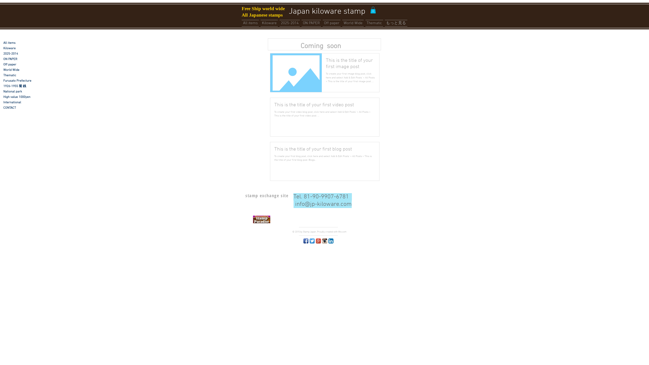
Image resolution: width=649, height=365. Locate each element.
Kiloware (9, 48)
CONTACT (9, 108)
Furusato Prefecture (17, 81)
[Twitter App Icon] (312, 241)
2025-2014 (10, 54)
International (12, 102)
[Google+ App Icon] (318, 241)
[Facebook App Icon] (305, 241)
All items (9, 43)
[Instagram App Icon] (324, 241)
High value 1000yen (16, 97)
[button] (373, 10)
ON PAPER (10, 59)
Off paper (9, 65)
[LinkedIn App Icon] (330, 241)
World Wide (11, 70)
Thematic (9, 75)
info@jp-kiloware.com (323, 204)
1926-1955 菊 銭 (14, 86)
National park (12, 92)
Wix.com (342, 231)
